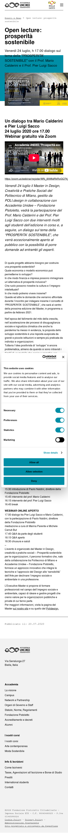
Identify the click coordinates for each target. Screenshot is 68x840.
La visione (10, 690)
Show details (50, 452)
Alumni (9, 724)
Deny (34, 480)
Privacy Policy (34, 819)
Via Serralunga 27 (15, 661)
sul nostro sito (20, 608)
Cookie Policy (13, 819)
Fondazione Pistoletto (17, 715)
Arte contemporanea (16, 746)
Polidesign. (52, 608)
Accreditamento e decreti (19, 719)
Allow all (34, 462)
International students (17, 782)
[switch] (59, 420)
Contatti (9, 787)
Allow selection (34, 471)
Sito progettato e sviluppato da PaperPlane (31, 826)
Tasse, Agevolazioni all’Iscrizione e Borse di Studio (33, 772)
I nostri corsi (11, 741)
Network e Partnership (17, 700)
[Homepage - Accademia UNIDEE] (17, 5)
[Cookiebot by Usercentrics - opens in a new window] (42, 357)
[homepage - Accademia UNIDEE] (17, 651)
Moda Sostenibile (14, 751)
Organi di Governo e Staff (19, 705)
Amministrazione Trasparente (22, 822)
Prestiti (8, 777)
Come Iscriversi (13, 767)
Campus (9, 695)
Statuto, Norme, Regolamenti (21, 710)
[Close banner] (63, 357)
